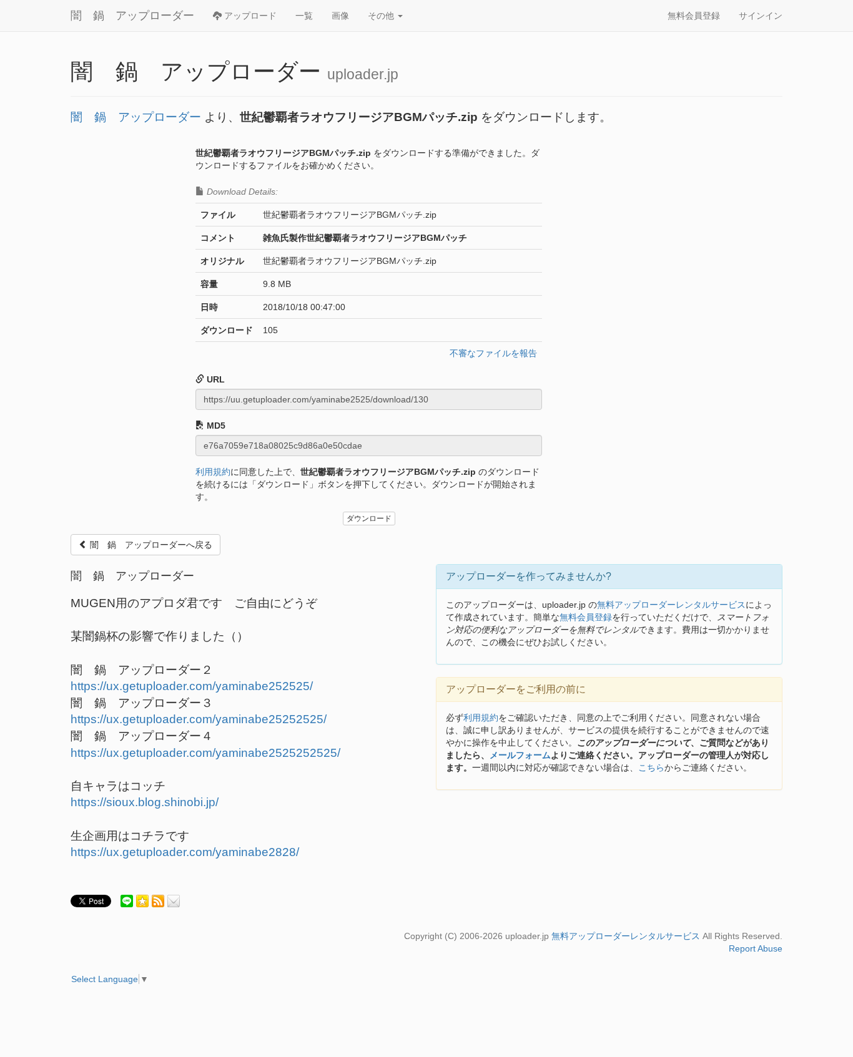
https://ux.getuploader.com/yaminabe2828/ (185, 852)
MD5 (214, 426)
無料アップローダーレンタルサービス (671, 605)
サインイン (760, 16)
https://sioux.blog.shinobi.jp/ (145, 802)
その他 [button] (382, 16)
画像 (340, 16)
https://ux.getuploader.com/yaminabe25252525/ (199, 719)
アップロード (249, 16)
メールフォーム (520, 755)
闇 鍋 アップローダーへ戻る (149, 545)
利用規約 (212, 472)
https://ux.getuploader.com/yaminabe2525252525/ (205, 752)
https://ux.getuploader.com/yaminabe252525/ (192, 686)
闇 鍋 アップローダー (132, 15)
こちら (651, 767)
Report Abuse (755, 948)
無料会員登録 (694, 16)
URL (214, 379)
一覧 (304, 16)
